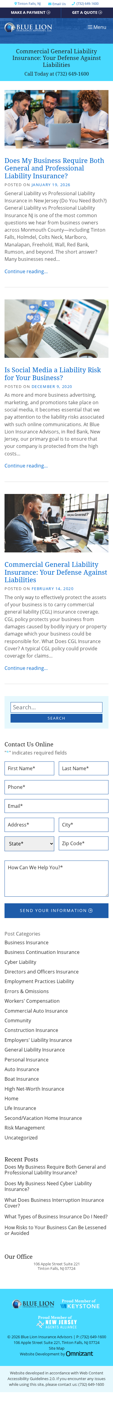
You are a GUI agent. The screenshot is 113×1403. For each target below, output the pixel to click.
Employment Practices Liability (39, 981)
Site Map (56, 1348)
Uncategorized (21, 1137)
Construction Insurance (31, 1030)
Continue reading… (26, 271)
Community (18, 1020)
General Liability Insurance (35, 1049)
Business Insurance (27, 942)
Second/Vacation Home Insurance (43, 1118)
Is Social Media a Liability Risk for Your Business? (53, 373)
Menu (99, 27)
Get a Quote (84, 12)
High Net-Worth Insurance (34, 1089)
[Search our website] (56, 707)
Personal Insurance (27, 1059)
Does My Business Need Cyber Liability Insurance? (48, 1186)
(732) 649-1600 (72, 73)
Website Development (40, 1354)
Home (11, 1098)
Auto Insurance (22, 1069)
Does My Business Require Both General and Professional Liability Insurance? (54, 168)
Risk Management (25, 1127)
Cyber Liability (20, 962)
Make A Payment (28, 12)
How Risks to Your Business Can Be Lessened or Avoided (55, 1230)
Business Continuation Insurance (42, 952)
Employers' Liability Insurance (38, 1040)
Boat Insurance (22, 1079)
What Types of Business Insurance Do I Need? (56, 1217)
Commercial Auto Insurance (36, 1011)
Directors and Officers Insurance (42, 971)
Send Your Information (53, 910)
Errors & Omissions (27, 991)
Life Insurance (20, 1108)
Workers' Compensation (32, 1001)
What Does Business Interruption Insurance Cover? (54, 1203)
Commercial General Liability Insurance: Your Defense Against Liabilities (56, 572)
